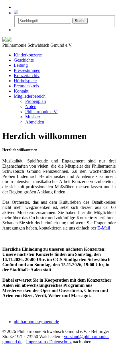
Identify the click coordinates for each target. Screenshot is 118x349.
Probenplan (35, 101)
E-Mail (103, 228)
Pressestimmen (27, 70)
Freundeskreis (26, 85)
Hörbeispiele (25, 80)
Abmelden (34, 121)
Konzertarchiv (27, 75)
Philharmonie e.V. (41, 111)
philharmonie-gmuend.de (36, 321)
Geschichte (24, 60)
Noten (30, 106)
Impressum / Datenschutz (49, 341)
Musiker (32, 116)
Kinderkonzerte (28, 54)
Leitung (21, 65)
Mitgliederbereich (30, 96)
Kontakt (21, 91)
